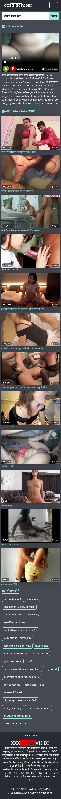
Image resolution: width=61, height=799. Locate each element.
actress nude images (15, 723)
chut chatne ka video (38, 708)
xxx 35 (28, 661)
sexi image (32, 599)
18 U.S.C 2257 (18, 789)
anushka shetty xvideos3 (17, 715)
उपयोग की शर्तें (34, 789)
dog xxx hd (51, 669)
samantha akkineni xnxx (17, 645)
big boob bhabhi (13, 599)
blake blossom (12, 776)
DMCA (46, 789)
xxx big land (41, 645)
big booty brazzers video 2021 (20, 700)
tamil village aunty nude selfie (20, 630)
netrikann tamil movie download (22, 669)
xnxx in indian (40, 653)
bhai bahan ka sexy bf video (19, 606)
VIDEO (18, 5)
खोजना (54, 15)
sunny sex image (13, 708)
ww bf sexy (33, 614)
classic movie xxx (13, 614)
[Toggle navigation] (53, 5)
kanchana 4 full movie (16, 653)
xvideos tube (30, 735)
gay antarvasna (12, 661)
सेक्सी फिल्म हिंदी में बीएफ (14, 622)
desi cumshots (12, 684)
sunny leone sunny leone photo (21, 676)
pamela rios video (34, 684)
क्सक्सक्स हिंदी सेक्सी (13, 692)
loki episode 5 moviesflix (17, 638)
